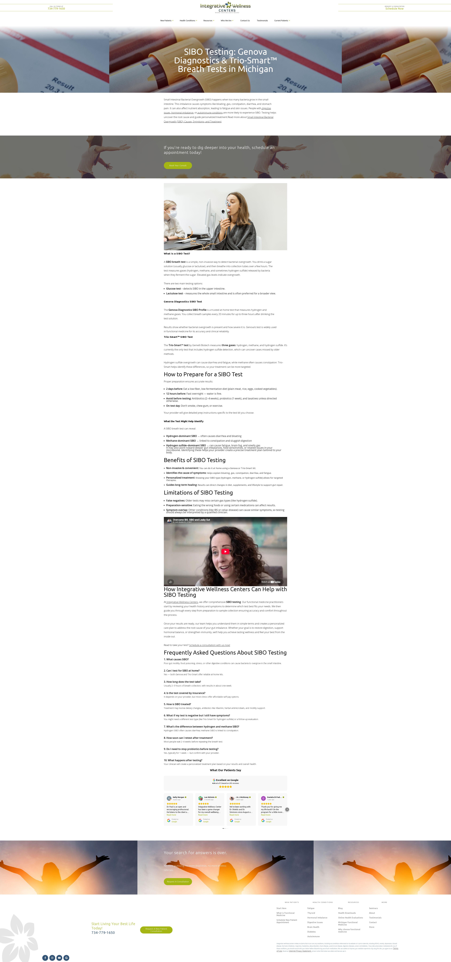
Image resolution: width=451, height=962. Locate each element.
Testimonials (262, 20)
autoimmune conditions (210, 112)
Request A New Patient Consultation (156, 930)
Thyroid (311, 913)
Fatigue (310, 908)
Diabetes (311, 932)
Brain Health (313, 927)
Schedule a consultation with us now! (209, 645)
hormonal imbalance (182, 112)
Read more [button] (171, 815)
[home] (225, 7)
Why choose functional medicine (349, 930)
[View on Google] (169, 798)
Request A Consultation (178, 882)
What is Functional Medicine (286, 914)
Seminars (373, 908)
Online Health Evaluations (350, 918)
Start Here (281, 908)
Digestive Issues (315, 922)
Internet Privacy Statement (300, 951)
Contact (373, 922)
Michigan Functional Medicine (348, 923)
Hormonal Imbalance (317, 918)
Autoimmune (313, 936)
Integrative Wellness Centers (182, 602)
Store (371, 927)
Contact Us (245, 20)
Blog (340, 908)
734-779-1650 (56, 8)
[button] (167, 20)
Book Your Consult (178, 165)
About (372, 913)
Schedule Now (395, 8)
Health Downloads (347, 913)
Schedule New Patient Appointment (287, 921)
